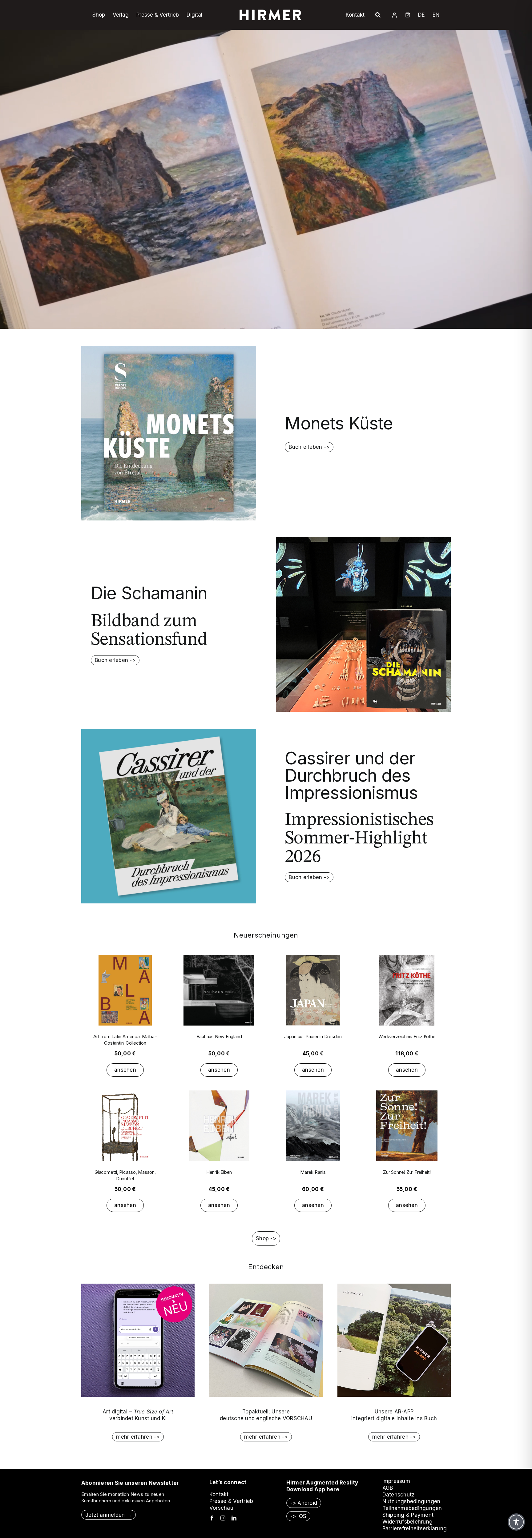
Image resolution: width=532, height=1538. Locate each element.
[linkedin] (234, 1518)
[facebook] (211, 1518)
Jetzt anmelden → (108, 1515)
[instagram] (222, 1518)
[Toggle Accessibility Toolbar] (516, 1522)
